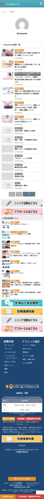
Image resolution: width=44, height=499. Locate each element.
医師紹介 (26, 352)
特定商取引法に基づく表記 (22, 487)
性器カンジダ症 (9, 362)
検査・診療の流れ (29, 359)
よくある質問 (27, 363)
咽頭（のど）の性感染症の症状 (26, 149)
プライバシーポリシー (33, 483)
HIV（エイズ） (9, 345)
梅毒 (5, 369)
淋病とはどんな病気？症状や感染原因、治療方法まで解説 (25, 293)
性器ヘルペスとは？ (17, 273)
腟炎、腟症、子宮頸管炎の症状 (26, 140)
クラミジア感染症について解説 (20, 234)
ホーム (6, 483)
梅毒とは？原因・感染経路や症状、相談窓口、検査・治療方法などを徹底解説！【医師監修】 (25, 284)
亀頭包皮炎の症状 (21, 167)
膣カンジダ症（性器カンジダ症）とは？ (23, 263)
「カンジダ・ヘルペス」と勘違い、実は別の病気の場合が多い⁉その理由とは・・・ (28, 79)
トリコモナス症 (9, 352)
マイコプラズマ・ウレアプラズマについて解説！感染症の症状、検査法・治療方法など (25, 254)
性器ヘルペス (9, 365)
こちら (25, 424)
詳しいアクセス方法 (22, 479)
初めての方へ (27, 349)
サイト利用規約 (17, 483)
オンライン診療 (28, 356)
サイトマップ (31, 485)
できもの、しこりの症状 (23, 158)
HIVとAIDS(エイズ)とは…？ (19, 224)
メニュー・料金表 (29, 345)
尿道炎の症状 (19, 176)
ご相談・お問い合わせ (16, 485)
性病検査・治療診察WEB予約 (29, 419)
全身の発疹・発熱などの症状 (25, 131)
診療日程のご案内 (21, 185)
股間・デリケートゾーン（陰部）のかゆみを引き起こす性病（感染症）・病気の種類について (27, 107)
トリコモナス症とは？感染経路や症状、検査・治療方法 (25, 245)
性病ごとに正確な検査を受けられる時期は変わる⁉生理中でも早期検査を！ (27, 93)
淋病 (5, 372)
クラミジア (8, 349)
